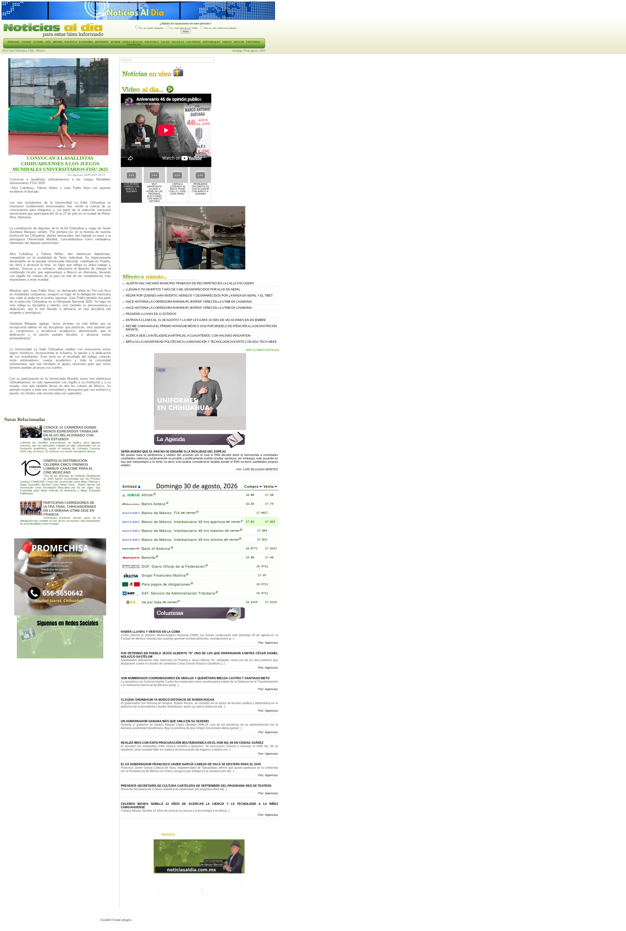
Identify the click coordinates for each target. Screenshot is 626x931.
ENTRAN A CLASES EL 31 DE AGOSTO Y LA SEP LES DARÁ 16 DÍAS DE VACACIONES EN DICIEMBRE (196, 320)
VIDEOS (227, 42)
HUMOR (115, 42)
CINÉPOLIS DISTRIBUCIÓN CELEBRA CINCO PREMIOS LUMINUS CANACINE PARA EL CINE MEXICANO (68, 466)
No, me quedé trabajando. (151, 28)
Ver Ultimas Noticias (262, 350)
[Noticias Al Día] (54, 36)
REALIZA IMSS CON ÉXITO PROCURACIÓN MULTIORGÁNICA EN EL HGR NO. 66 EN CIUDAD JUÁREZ (192, 742)
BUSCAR (239, 42)
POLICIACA (152, 42)
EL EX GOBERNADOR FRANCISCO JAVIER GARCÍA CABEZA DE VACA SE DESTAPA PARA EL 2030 (191, 764)
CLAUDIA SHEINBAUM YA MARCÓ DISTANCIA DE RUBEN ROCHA (167, 699)
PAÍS (48, 42)
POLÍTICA (71, 42)
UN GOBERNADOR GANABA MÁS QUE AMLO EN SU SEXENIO (165, 721)
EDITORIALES (211, 42)
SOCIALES (177, 42)
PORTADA (13, 42)
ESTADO (38, 42)
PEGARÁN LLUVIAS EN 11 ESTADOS (151, 314)
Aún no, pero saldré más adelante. (220, 28)
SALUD (165, 42)
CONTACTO (134, 44)
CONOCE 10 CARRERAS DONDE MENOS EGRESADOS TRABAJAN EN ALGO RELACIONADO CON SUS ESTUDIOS (70, 433)
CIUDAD (26, 42)
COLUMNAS (193, 42)
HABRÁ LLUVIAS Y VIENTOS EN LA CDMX (150, 631)
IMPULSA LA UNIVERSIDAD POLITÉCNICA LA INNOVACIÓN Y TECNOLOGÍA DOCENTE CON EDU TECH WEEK (201, 342)
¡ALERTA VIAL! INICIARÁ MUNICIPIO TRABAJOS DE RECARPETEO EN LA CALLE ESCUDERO (190, 283)
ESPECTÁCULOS (133, 42)
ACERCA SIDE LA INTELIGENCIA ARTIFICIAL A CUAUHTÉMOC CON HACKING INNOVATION (188, 335)
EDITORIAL (253, 42)
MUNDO (57, 42)
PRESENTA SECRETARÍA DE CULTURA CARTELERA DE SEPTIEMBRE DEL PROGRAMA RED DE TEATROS (196, 785)
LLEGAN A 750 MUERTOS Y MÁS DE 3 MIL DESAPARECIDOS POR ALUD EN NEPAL (183, 289)
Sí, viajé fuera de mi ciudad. (184, 28)
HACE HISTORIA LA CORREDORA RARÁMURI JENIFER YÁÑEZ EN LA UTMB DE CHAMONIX (189, 301)
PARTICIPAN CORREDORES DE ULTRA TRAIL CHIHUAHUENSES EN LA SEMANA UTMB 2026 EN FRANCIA (69, 508)
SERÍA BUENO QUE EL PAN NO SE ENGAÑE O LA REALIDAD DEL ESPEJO (173, 451)
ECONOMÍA (86, 42)
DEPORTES (102, 42)
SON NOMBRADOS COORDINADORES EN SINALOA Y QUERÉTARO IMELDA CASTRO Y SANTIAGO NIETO (195, 678)
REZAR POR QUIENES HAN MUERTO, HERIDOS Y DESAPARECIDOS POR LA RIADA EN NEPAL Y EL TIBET (199, 295)
